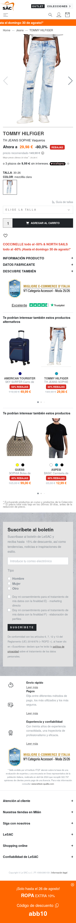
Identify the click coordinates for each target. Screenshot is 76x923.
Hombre (18, 578)
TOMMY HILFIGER (41, 30)
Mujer (16, 583)
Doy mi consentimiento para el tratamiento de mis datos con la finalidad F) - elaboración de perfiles (40, 614)
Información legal (59, 872)
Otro (15, 588)
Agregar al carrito (45, 223)
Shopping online (15, 845)
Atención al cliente (16, 800)
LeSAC (8, 834)
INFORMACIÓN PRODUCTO (23, 258)
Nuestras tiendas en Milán (22, 812)
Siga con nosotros (16, 823)
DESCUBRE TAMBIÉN (19, 271)
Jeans (20, 30)
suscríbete (22, 627)
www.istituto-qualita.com (42, 783)
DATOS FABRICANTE (19, 264)
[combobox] (38, 210)
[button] (70, 81)
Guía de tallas (64, 202)
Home (6, 30)
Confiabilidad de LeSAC (20, 856)
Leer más (32, 687)
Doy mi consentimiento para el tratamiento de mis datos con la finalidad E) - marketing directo (40, 601)
